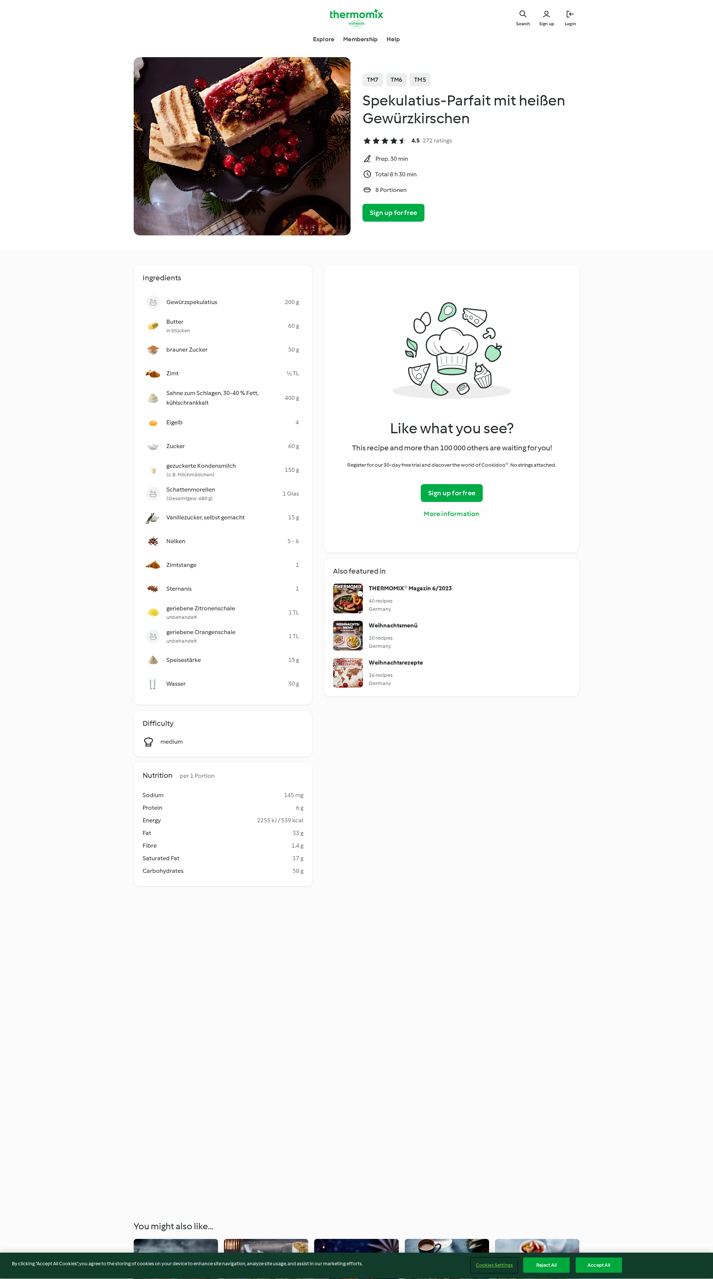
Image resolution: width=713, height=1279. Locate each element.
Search (523, 23)
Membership (360, 39)
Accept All (598, 1265)
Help (393, 39)
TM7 (373, 79)
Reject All (546, 1265)
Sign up (546, 23)
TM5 (420, 79)
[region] (356, 1266)
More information (451, 514)
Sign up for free (393, 213)
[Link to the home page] (356, 18)
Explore (323, 39)
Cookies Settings (494, 1265)
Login (570, 23)
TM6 (397, 79)
